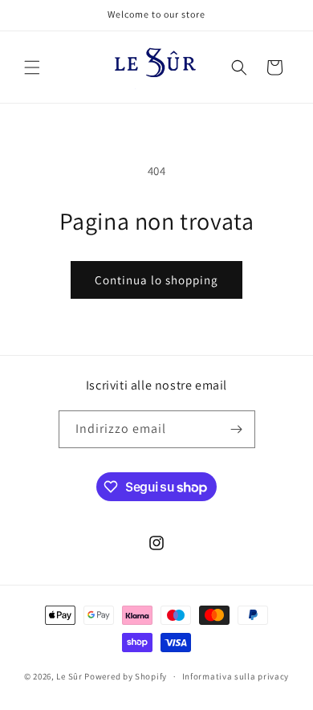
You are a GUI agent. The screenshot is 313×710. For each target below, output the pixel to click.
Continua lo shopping (156, 280)
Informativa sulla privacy (236, 676)
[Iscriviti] (236, 429)
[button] (32, 67)
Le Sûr (69, 676)
